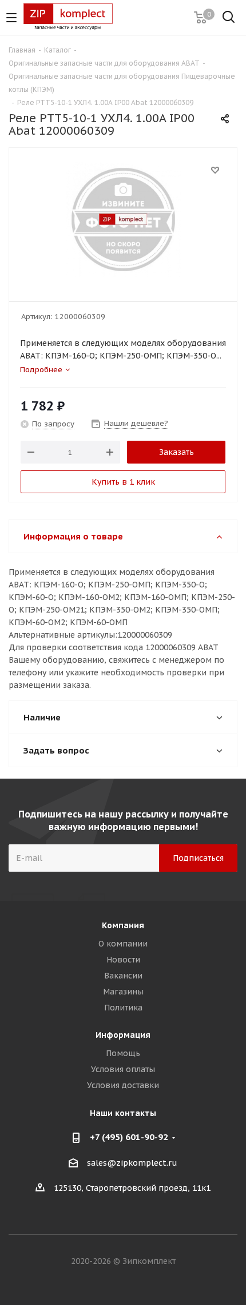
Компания (123, 925)
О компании (123, 944)
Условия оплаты (123, 1069)
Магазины (123, 991)
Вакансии (123, 975)
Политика (123, 1007)
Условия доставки (123, 1085)
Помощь (123, 1053)
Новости (123, 959)
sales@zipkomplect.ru (132, 1163)
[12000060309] (123, 219)
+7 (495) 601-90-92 (129, 1136)
